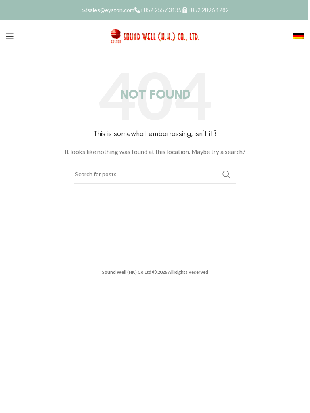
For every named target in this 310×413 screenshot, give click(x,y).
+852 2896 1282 (208, 9)
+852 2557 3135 (161, 9)
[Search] (226, 174)
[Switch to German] (298, 36)
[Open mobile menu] (10, 36)
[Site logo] (155, 35)
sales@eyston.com (110, 9)
